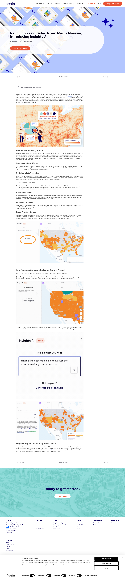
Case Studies (67, 4)
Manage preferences (91, 575)
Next (104, 77)
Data (48, 4)
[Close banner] (122, 557)
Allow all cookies (106, 558)
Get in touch (62, 496)
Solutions (39, 4)
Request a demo (113, 4)
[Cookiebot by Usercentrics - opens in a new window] (11, 575)
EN (98, 4)
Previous (21, 77)
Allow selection (106, 563)
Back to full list (63, 77)
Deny (106, 568)
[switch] (48, 575)
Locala (70, 96)
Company (80, 4)
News (57, 4)
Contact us (91, 4)
